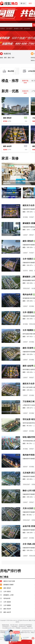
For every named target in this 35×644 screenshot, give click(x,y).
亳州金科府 (27, 28)
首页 (30, 3)
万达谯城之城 (28, 401)
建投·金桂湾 (7, 146)
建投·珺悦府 (7, 118)
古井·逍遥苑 (28, 312)
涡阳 (5, 57)
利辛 (13, 57)
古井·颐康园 (28, 330)
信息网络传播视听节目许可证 (22, 632)
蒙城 (9, 57)
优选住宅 (25, 91)
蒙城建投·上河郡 (18, 28)
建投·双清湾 (28, 348)
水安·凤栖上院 (29, 544)
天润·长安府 (28, 508)
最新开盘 (25, 80)
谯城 (1, 57)
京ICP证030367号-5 (27, 631)
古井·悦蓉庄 (9, 28)
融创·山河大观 (29, 490)
